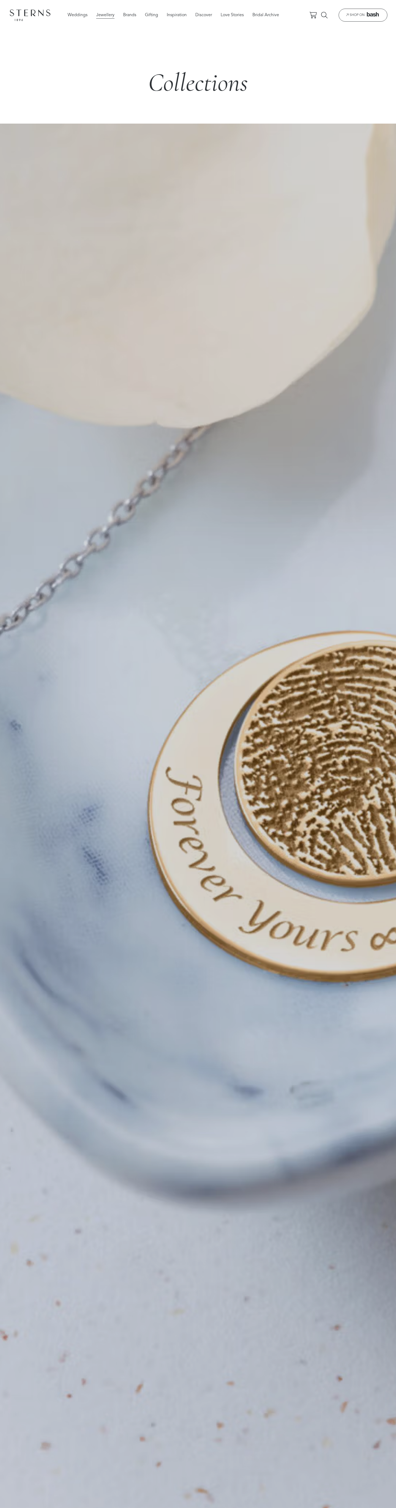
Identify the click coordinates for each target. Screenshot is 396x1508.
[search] (324, 15)
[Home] (30, 15)
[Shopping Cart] (313, 15)
